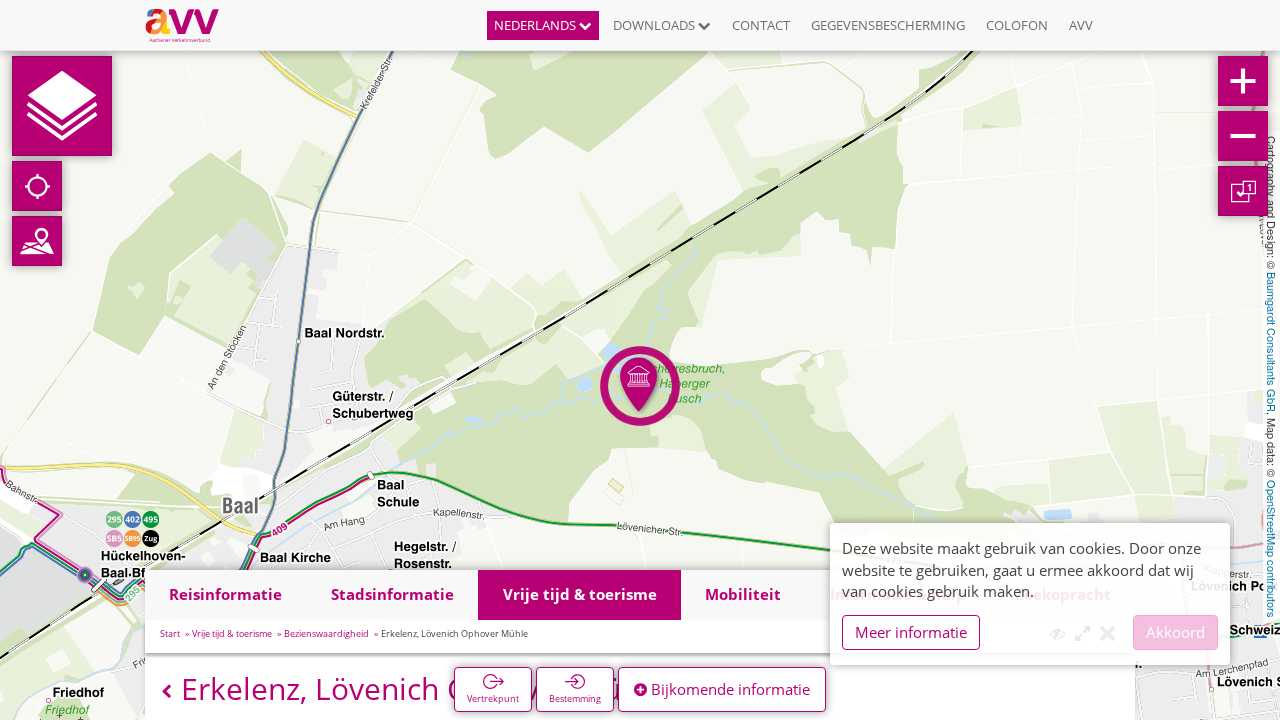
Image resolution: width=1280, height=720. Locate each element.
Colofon (1017, 25)
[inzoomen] (1243, 81)
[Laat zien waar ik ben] (37, 186)
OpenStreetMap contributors (1272, 549)
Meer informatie (911, 632)
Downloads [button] (655, 25)
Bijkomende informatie (728, 689)
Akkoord (1175, 632)
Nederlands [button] (536, 25)
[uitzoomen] (1243, 136)
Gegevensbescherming (888, 25)
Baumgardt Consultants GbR (1272, 342)
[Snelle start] (62, 106)
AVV (1081, 25)
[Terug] (166, 691)
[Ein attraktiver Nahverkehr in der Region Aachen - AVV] (189, 25)
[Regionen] (37, 241)
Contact (761, 25)
